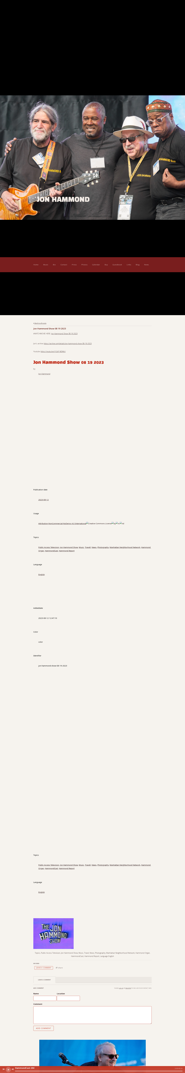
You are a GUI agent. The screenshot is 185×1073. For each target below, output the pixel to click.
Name (36, 993)
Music (45, 264)
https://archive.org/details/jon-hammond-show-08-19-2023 (68, 343)
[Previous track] (4, 1069)
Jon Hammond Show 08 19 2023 (64, 333)
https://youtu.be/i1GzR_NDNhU (53, 351)
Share (60, 968)
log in (121, 988)
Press (74, 264)
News (146, 264)
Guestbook (117, 264)
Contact (64, 264)
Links (129, 264)
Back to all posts (40, 323)
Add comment (43, 1028)
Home (36, 264)
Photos (84, 264)
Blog (137, 264)
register (128, 988)
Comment (37, 1004)
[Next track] (13, 1069)
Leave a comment (43, 968)
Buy (106, 264)
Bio (54, 264)
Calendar (96, 264)
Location (61, 993)
